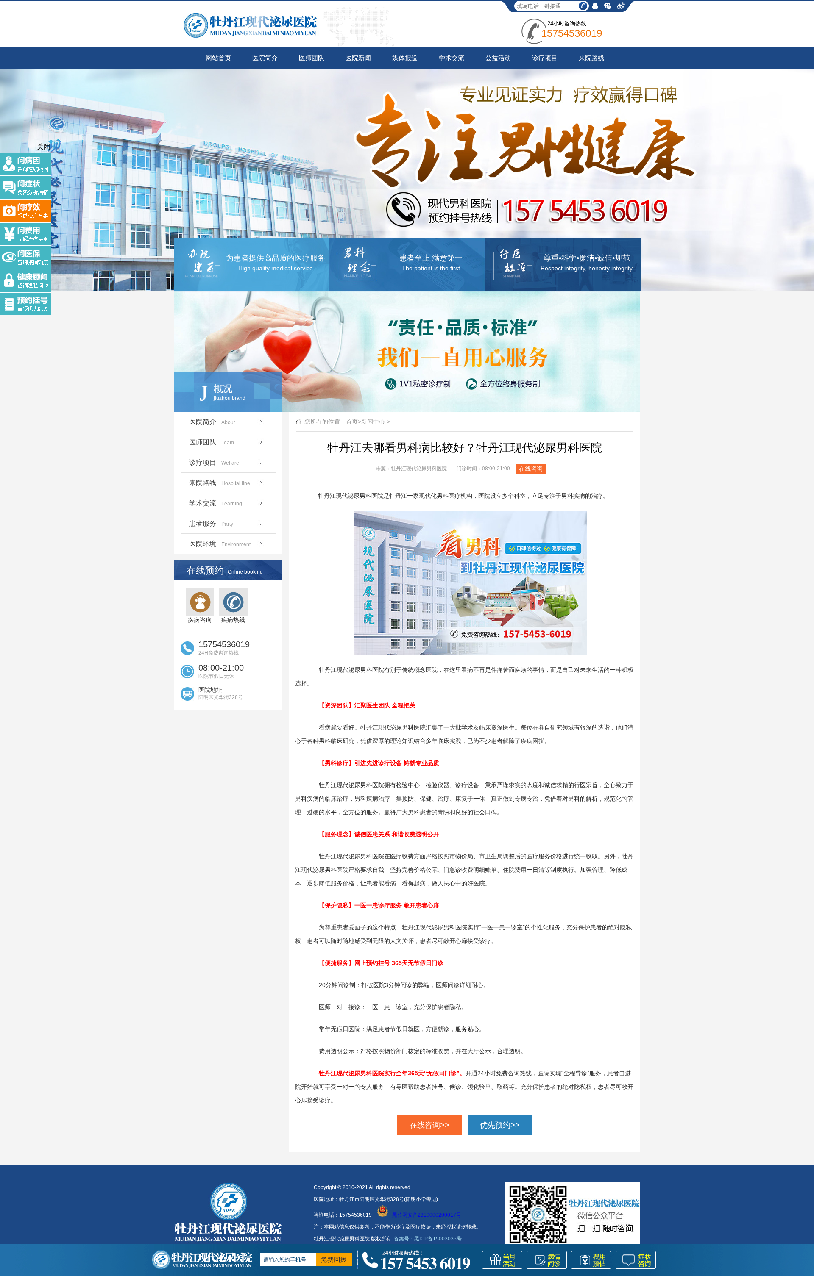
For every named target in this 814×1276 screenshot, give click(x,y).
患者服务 (211, 523)
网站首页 (218, 57)
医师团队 (311, 57)
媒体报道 (405, 57)
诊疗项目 (545, 57)
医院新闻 (358, 57)
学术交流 (451, 57)
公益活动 (498, 57)
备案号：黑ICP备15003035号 (428, 1239)
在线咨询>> (429, 1125)
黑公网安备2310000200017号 (426, 1215)
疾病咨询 (200, 619)
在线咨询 (531, 468)
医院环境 (220, 543)
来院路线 (591, 57)
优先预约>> (500, 1125)
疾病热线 (233, 619)
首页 (352, 421)
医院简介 (265, 57)
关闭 (43, 146)
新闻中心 (373, 421)
